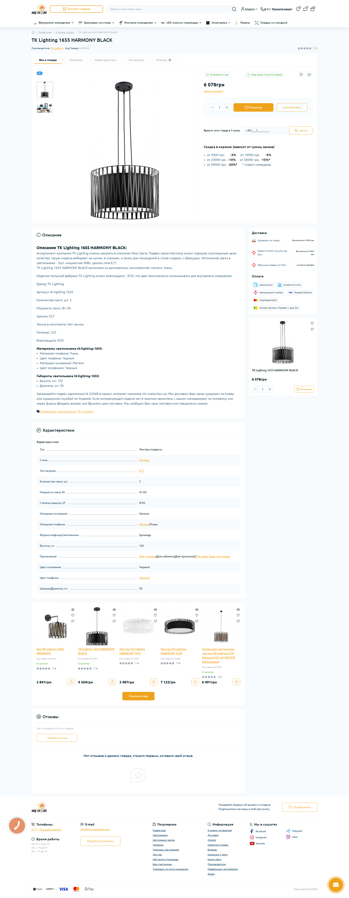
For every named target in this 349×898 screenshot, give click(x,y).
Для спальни (147, 556)
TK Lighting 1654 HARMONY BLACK (96, 651)
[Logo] (39, 9)
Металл (144, 524)
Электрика (219, 22)
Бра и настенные (162, 864)
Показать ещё (138, 696)
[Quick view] (72, 609)
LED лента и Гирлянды (165, 859)
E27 (141, 470)
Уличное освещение (138, 22)
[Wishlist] (72, 615)
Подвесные (45, 32)
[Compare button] (309, 74)
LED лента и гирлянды (182, 22)
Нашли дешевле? (214, 91)
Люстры (157, 854)
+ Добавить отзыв (56, 737)
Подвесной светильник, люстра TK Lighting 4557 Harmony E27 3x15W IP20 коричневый (218, 655)
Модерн (144, 460)
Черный (144, 577)
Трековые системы (97, 22)
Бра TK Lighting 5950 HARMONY (50, 651)
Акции (211, 874)
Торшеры (158, 844)
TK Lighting (57, 48)
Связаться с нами (218, 854)
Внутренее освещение (54, 22)
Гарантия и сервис (218, 844)
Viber (295, 837)
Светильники (160, 835)
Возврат (212, 849)
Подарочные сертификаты (223, 869)
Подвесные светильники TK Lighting (67, 411)
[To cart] (71, 682)
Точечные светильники (166, 849)
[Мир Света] (102, 807)
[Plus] (227, 107)
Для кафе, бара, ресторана (212, 556)
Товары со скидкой (273, 22)
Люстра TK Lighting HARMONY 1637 (132, 651)
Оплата (212, 840)
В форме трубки (65, 32)
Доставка (213, 835)
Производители (217, 864)
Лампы (245, 22)
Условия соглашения (220, 830)
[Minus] (212, 107)
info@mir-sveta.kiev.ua (94, 829)
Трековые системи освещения (170, 869)
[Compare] (72, 620)
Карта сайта (214, 859)
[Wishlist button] (301, 74)
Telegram (297, 831)
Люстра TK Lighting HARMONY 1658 (173, 651)
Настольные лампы (164, 840)
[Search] (234, 9)
